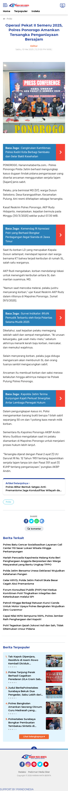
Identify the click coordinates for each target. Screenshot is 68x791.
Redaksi (22, 772)
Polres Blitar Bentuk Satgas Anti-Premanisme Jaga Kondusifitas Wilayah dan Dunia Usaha (33, 488)
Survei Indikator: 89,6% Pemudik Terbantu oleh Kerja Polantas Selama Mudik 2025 (28, 318)
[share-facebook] (26, 521)
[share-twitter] (31, 521)
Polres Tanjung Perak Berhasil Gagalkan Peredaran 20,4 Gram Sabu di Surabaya (25, 676)
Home (6, 11)
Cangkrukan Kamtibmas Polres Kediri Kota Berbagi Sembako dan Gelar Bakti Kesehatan (28, 152)
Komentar (35, 528)
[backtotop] (34, 749)
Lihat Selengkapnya (33, 736)
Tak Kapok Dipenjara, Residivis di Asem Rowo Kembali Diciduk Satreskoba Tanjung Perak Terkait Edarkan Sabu (24, 660)
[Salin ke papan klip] (42, 521)
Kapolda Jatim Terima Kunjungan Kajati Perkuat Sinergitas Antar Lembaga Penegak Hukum (27, 398)
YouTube (48, 768)
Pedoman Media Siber (39, 772)
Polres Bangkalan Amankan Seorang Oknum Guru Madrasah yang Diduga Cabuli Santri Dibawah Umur (25, 707)
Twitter (41, 768)
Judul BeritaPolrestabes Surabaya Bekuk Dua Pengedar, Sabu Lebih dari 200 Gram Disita (24, 691)
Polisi (8, 502)
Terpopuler (21, 11)
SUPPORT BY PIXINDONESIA (17, 789)
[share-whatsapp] (36, 521)
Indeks (36, 11)
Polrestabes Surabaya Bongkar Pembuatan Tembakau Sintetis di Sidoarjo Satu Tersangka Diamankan (23, 722)
